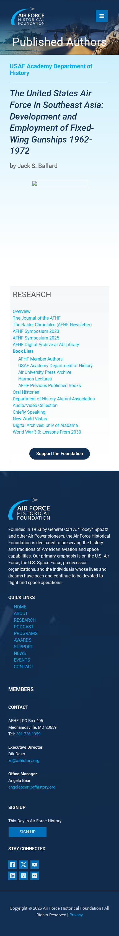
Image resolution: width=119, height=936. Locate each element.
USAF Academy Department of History (55, 365)
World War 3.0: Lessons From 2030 (47, 432)
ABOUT (21, 613)
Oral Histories (26, 392)
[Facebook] (12, 864)
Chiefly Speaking (29, 412)
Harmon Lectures (35, 379)
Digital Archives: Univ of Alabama (45, 425)
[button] (27, 832)
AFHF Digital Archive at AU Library (46, 344)
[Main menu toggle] (102, 16)
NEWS (20, 653)
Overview (21, 311)
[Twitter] (23, 864)
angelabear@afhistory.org (31, 787)
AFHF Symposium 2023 (36, 331)
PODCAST (24, 626)
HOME (20, 607)
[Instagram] (23, 876)
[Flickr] (34, 876)
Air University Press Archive (44, 372)
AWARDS (23, 640)
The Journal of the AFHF (37, 318)
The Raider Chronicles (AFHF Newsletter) (52, 324)
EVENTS (22, 660)
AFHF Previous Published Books (49, 385)
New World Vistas (30, 418)
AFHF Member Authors (40, 359)
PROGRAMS (26, 633)
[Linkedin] (12, 876)
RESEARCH (25, 620)
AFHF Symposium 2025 (36, 338)
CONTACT (23, 666)
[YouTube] (34, 864)
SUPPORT (23, 646)
